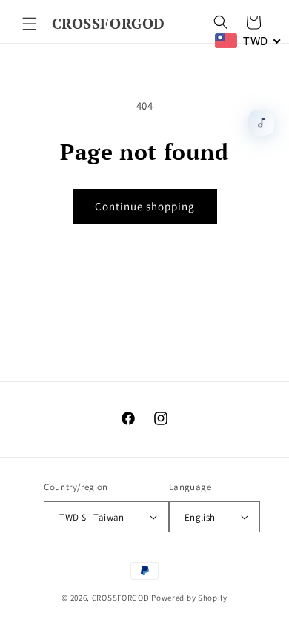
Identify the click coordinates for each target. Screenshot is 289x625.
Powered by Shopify (189, 597)
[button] (29, 23)
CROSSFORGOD (121, 597)
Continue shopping (145, 206)
